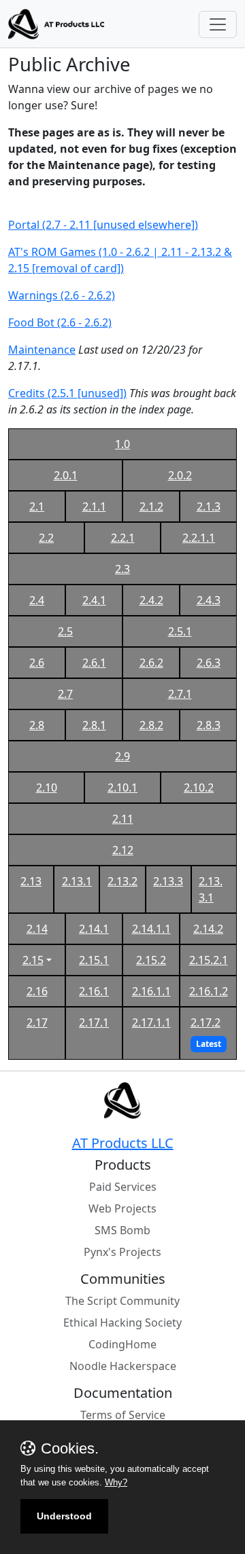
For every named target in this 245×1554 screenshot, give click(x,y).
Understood (64, 1516)
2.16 (37, 991)
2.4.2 (151, 600)
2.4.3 (208, 600)
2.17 (37, 1022)
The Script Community (122, 1300)
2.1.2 (151, 506)
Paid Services (123, 1186)
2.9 (122, 756)
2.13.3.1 (211, 889)
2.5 (65, 631)
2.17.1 (94, 1022)
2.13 (31, 881)
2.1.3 (208, 506)
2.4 (36, 600)
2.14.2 (208, 928)
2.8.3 (208, 725)
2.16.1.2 (208, 991)
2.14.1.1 (151, 928)
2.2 (46, 537)
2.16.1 (94, 991)
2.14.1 (94, 928)
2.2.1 (123, 537)
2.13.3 (168, 881)
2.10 (46, 787)
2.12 (122, 850)
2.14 (37, 928)
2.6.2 (151, 662)
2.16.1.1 (151, 991)
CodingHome (122, 1344)
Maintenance (42, 349)
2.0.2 (180, 475)
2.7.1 (180, 693)
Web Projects (122, 1208)
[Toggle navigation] (218, 24)
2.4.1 (94, 600)
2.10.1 (122, 787)
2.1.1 (94, 506)
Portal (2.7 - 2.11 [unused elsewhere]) (103, 224)
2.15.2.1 (208, 959)
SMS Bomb (122, 1230)
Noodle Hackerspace (122, 1365)
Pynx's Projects (122, 1251)
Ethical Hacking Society (122, 1322)
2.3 (122, 568)
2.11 (122, 818)
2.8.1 (94, 725)
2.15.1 (94, 959)
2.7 (65, 693)
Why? (116, 1482)
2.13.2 (122, 881)
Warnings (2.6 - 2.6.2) (61, 295)
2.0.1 (66, 475)
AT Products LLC (123, 1143)
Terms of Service (122, 1414)
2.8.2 (151, 725)
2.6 (36, 662)
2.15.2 (151, 959)
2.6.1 (94, 662)
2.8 (36, 725)
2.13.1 (77, 881)
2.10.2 (199, 787)
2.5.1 (180, 631)
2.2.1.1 (198, 537)
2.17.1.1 (151, 1022)
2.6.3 (208, 662)
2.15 (33, 959)
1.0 (122, 444)
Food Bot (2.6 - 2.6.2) (60, 322)
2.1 (36, 506)
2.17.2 (205, 1022)
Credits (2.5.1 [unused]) (67, 393)
